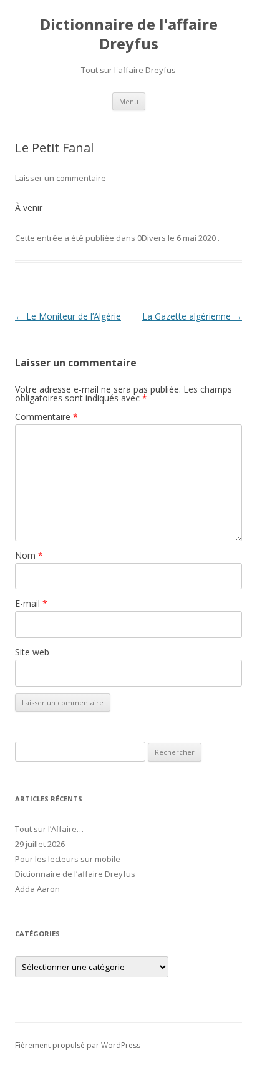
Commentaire (46, 417)
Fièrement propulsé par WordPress (77, 1045)
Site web (32, 652)
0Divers (151, 237)
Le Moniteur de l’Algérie (68, 316)
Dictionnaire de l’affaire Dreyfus (75, 873)
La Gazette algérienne (192, 316)
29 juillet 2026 (40, 844)
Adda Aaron (37, 888)
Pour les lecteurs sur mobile (67, 859)
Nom (29, 555)
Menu (128, 101)
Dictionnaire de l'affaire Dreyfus (129, 34)
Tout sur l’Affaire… (49, 829)
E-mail (31, 603)
